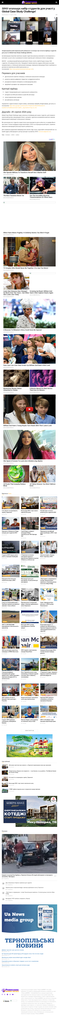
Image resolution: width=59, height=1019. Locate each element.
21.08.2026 (24, 607)
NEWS (23, 528)
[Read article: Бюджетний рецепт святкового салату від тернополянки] (30, 689)
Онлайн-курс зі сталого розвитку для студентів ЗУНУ (48, 511)
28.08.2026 (24, 514)
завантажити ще (29, 730)
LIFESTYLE (43, 575)
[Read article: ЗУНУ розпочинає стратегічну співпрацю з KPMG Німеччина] (11, 642)
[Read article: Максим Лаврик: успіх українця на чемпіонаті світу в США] (30, 712)
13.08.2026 (43, 677)
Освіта (24, 507)
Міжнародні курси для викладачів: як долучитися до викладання (29, 580)
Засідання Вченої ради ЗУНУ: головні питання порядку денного (48, 651)
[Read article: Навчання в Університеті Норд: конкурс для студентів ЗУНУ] (11, 523)
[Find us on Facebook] (2, 994)
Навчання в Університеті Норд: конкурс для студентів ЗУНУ (10, 532)
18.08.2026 (43, 633)
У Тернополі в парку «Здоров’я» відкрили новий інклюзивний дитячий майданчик (49, 673)
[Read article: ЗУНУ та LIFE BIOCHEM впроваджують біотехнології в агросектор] (11, 616)
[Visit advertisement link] (29, 745)
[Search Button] (56, 2)
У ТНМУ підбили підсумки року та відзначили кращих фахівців (24, 789)
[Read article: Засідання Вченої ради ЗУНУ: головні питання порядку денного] (49, 642)
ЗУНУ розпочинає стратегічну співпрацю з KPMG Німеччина (10, 650)
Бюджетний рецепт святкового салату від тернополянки (29, 698)
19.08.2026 (5, 629)
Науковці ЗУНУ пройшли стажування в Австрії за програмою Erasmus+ (47, 699)
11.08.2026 (24, 701)
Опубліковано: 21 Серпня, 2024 (9, 14)
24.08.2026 (5, 582)
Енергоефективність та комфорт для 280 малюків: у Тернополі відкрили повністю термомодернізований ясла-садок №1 (48, 628)
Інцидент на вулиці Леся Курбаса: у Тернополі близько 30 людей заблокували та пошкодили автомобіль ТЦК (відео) (27, 875)
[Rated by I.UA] (13, 1001)
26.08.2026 (43, 536)
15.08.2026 (24, 679)
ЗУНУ (13, 134)
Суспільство (6, 507)
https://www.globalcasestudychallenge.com (21, 69)
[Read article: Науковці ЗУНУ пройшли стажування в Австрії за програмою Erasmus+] (49, 689)
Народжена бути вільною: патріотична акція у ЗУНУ (9, 579)
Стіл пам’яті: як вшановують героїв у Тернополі (10, 511)
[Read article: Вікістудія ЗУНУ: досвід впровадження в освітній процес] (30, 616)
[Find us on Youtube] (12, 994)
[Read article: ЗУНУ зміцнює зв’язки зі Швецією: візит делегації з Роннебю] (11, 689)
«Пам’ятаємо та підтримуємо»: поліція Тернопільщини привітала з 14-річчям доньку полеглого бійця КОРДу (48, 581)
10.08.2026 (24, 723)
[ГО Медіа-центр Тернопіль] (6, 1000)
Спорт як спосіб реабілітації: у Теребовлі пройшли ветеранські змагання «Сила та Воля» (10, 604)
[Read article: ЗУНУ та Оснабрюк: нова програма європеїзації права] (49, 712)
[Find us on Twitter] (4, 994)
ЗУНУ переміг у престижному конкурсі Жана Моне (29, 650)
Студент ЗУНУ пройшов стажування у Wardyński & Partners (9, 721)
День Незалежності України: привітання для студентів (19, 882)
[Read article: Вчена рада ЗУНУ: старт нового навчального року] (30, 503)
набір (17, 134)
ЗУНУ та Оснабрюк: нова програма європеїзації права (48, 720)
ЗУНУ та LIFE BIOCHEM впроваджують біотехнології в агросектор (10, 626)
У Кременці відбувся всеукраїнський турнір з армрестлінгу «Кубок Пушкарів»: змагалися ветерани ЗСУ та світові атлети (11, 675)
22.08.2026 (43, 585)
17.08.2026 (24, 653)
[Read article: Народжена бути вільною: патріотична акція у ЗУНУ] (11, 571)
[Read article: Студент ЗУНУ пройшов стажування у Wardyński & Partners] (11, 712)
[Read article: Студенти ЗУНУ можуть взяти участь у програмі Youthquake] (11, 547)
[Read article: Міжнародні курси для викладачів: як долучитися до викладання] (30, 571)
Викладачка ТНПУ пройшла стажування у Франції (18, 898)
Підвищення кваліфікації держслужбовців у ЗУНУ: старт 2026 (48, 532)
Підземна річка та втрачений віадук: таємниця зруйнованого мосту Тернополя (29, 604)
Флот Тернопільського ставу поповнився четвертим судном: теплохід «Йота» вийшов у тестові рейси (29, 674)
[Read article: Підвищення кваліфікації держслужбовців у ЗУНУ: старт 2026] (49, 523)
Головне (8, 134)
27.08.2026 (24, 538)
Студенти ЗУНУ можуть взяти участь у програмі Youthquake (10, 555)
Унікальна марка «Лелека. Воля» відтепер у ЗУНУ (47, 555)
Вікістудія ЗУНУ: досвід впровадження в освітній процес (28, 626)
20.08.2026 (43, 607)
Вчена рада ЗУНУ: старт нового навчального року (29, 511)
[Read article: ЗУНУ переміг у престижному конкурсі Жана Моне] (30, 642)
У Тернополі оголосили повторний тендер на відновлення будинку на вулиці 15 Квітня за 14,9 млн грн (29, 557)
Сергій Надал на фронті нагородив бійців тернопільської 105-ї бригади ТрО (29, 533)
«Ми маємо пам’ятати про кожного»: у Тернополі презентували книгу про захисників (30, 765)
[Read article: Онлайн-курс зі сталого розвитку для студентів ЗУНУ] (49, 503)
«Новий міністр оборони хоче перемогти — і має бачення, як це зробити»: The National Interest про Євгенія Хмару (32, 771)
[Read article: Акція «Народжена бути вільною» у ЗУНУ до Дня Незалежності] (49, 594)
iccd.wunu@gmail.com (45, 131)
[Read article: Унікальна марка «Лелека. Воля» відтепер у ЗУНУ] (49, 547)
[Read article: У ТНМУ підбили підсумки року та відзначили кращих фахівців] (5, 790)
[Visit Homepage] (29, 2)
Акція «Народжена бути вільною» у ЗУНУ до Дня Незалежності (47, 604)
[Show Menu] (2, 2)
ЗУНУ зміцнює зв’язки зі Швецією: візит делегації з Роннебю (9, 699)
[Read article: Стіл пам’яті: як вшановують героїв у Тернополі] (11, 503)
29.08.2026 (5, 514)
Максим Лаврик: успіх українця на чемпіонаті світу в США (29, 720)
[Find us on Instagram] (10, 994)
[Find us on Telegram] (7, 994)
